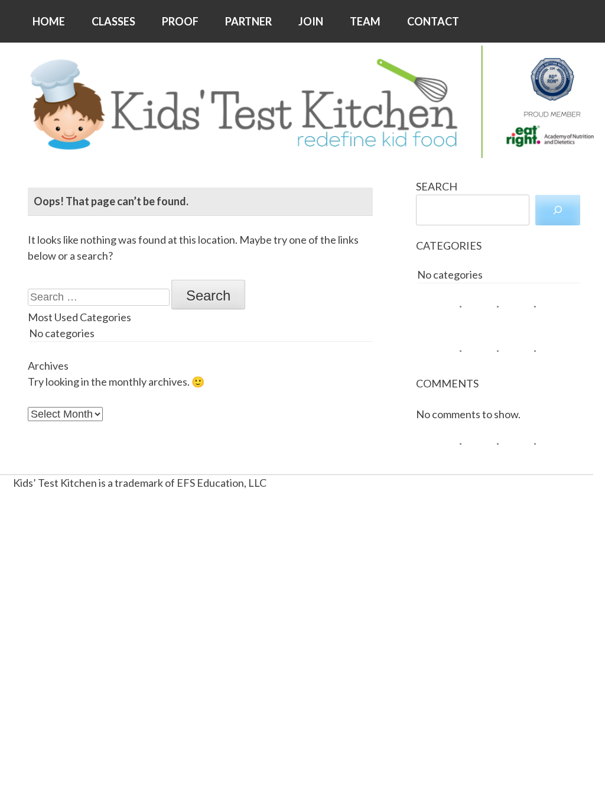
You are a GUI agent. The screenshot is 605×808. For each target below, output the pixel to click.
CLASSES (113, 21)
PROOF (180, 21)
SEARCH (436, 186)
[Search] (557, 210)
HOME (48, 21)
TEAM (365, 21)
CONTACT (433, 21)
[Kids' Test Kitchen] (302, 102)
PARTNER (248, 21)
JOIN (310, 21)
